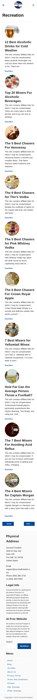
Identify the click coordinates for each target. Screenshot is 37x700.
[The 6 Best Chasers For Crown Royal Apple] (12, 279)
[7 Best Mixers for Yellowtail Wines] (12, 329)
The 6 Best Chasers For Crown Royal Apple (19, 294)
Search (9, 642)
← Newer (8, 524)
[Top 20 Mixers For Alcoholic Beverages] (12, 82)
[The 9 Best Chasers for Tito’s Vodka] (12, 182)
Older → (29, 524)
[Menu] (3, 5)
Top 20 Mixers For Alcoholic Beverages (18, 97)
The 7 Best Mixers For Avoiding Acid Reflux (18, 445)
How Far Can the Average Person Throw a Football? (18, 391)
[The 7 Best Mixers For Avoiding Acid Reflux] (12, 430)
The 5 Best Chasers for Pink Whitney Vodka (19, 243)
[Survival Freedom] (18, 5)
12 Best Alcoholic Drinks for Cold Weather (18, 46)
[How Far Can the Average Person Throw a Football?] (12, 376)
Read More (9, 71)
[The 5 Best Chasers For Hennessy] (12, 132)
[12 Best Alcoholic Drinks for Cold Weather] (12, 31)
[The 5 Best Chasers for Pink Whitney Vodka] (12, 228)
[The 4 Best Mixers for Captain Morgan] (12, 480)
